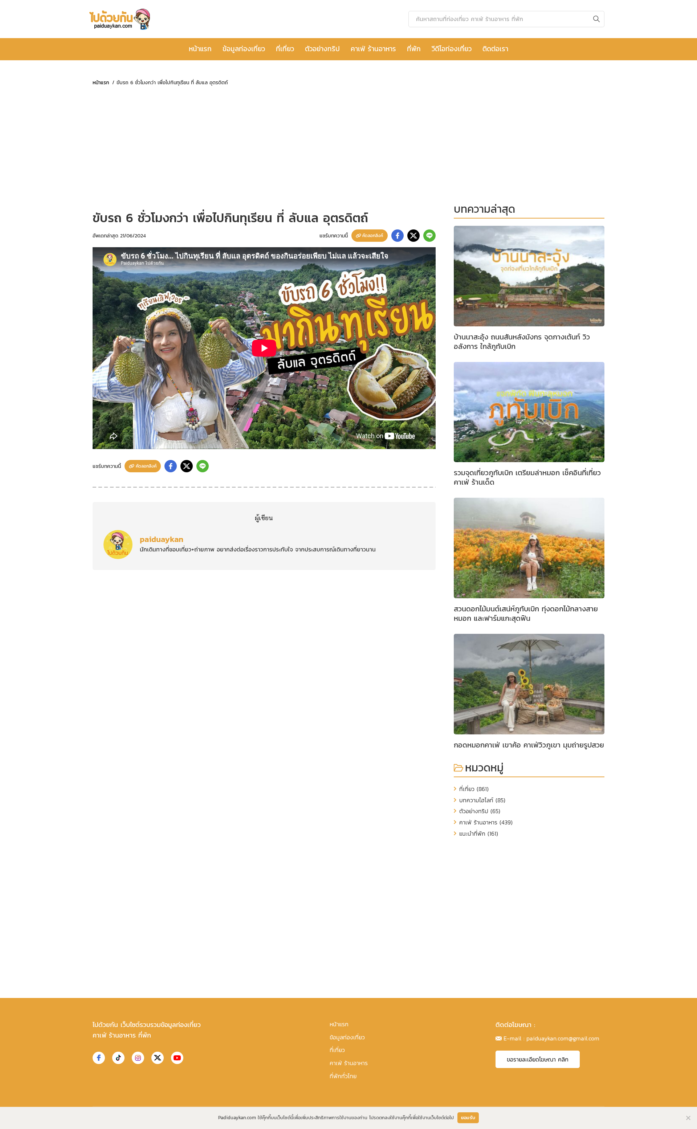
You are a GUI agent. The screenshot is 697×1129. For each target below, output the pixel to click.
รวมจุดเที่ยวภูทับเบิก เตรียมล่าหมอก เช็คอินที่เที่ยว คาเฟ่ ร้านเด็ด (527, 477)
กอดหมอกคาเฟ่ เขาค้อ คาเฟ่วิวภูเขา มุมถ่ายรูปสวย (529, 745)
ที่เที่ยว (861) (474, 789)
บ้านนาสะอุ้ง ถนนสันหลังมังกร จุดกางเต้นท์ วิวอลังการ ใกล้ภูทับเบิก (522, 341)
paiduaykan (161, 539)
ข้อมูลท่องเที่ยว (244, 49)
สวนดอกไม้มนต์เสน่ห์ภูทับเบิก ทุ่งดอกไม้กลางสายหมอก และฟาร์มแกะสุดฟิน (526, 613)
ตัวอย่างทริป (322, 49)
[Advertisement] (264, 148)
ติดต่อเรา (495, 49)
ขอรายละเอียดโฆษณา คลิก (537, 1059)
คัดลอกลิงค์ (372, 235)
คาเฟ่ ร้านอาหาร (373, 49)
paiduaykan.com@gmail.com (562, 1038)
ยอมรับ (468, 1117)
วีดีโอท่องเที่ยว (452, 49)
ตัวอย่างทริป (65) (479, 811)
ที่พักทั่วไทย (343, 1076)
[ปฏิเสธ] (688, 1117)
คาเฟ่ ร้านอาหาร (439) (486, 822)
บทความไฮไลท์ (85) (482, 800)
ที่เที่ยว (285, 49)
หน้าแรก (200, 49)
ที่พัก (414, 49)
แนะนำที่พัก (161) (478, 833)
